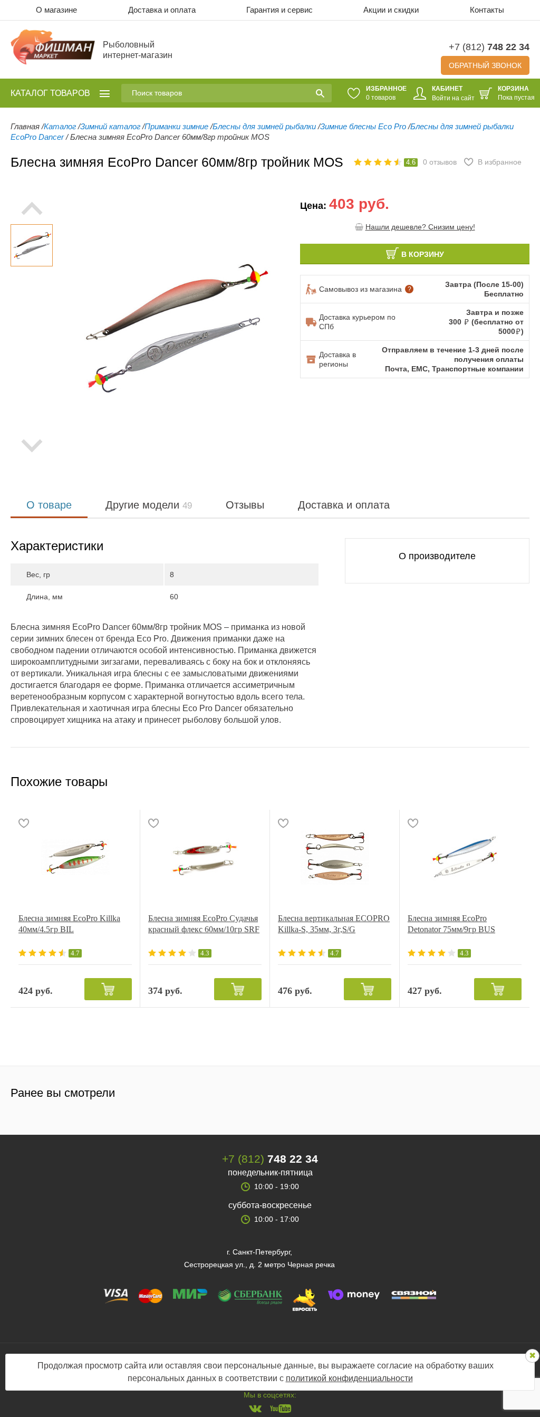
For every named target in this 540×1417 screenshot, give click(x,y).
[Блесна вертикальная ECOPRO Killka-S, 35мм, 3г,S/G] (334, 857)
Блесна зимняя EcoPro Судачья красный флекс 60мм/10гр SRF (203, 924)
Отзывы (245, 505)
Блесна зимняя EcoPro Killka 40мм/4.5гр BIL (69, 924)
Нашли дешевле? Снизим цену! (420, 227)
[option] (32, 245)
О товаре (49, 505)
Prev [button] (31, 208)
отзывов (440, 162)
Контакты (487, 9)
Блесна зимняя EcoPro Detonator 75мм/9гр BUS (451, 924)
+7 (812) (489, 47)
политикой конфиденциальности (349, 1378)
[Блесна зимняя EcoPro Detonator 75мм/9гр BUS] (465, 857)
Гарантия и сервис (279, 9)
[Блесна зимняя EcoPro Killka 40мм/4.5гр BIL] (75, 857)
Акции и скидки (391, 9)
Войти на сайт (453, 98)
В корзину (422, 254)
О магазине (56, 9)
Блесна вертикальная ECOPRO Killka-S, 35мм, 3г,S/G (334, 924)
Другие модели (148, 505)
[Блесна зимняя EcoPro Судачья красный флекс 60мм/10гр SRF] (205, 857)
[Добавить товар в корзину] (108, 989)
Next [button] (31, 445)
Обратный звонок (485, 65)
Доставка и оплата (162, 9)
